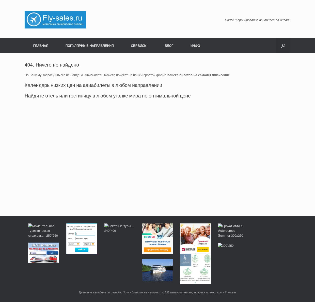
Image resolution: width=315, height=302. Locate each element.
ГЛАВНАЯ (40, 45)
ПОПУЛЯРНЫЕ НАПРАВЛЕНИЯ (89, 45)
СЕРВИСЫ (139, 45)
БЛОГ (169, 45)
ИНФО (195, 45)
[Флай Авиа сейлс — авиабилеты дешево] (55, 19)
